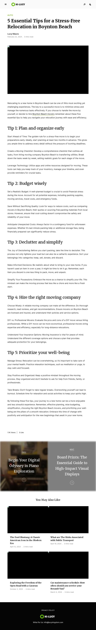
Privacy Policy (48, 610)
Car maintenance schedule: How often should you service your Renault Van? (67, 585)
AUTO (10, 15)
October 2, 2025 (16, 589)
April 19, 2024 (55, 544)
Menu (5, 4)
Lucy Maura (13, 34)
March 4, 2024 (56, 592)
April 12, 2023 (15, 547)
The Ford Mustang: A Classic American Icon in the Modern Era (26, 540)
